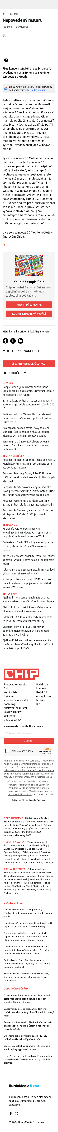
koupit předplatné (29, 304)
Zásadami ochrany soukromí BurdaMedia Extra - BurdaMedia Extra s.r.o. (29, 770)
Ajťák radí (33, 828)
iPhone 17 (9, 889)
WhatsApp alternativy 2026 (17, 835)
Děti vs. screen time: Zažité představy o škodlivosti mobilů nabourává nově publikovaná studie (28, 913)
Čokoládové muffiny (37, 845)
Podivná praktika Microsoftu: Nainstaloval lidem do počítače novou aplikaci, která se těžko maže (27, 418)
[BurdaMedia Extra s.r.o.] (21, 674)
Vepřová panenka (36, 842)
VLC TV (21, 889)
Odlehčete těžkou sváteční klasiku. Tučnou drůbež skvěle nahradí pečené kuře (25, 1037)
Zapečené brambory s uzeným (37, 862)
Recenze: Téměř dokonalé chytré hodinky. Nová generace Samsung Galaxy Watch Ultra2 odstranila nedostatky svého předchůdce (29, 491)
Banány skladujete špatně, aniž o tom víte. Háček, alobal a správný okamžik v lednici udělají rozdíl (29, 1012)
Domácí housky (12, 862)
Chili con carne (34, 848)
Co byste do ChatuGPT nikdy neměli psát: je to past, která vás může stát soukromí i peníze (28, 546)
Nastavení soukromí (15, 707)
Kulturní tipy (19, 828)
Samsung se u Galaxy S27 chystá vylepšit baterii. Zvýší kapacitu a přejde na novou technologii (26, 445)
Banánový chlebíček (14, 848)
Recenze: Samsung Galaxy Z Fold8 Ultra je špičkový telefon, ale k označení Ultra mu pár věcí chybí (29, 477)
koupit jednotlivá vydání (29, 313)
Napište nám (42, 331)
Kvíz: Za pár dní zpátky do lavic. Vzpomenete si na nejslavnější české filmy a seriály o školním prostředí (28, 1059)
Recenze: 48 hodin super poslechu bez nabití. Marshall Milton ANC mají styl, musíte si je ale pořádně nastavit (29, 463)
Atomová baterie (32, 882)
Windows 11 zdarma (40, 879)
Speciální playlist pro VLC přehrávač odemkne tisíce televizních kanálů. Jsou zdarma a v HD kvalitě (26, 630)
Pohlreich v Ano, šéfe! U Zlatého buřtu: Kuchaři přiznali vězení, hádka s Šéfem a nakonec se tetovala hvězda (28, 1025)
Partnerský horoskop (35, 821)
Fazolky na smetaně (14, 845)
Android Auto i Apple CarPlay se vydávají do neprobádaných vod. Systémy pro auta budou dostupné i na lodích (27, 963)
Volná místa (10, 692)
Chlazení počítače (36, 869)
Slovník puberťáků (13, 821)
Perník (16, 859)
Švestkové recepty (39, 859)
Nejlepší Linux (11, 893)
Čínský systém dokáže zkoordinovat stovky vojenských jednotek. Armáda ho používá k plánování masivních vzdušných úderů (26, 936)
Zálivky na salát (30, 852)
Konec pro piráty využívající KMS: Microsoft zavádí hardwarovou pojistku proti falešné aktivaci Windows (28, 583)
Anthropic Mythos (13, 882)
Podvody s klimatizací (38, 889)
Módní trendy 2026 (32, 832)
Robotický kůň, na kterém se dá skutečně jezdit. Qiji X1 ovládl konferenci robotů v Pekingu (28, 925)
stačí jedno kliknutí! (35, 90)
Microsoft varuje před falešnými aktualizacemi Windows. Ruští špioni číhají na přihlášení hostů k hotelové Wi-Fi (27, 532)
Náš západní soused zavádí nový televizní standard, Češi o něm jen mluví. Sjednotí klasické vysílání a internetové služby (26, 431)
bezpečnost (11, 524)
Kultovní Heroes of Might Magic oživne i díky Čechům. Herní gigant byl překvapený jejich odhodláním (26, 977)
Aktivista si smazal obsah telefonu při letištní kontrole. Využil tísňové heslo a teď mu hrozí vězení (29, 559)
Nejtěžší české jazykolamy (26, 825)
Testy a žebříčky (13, 455)
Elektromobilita (40, 886)
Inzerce (40, 700)
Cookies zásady (13, 719)
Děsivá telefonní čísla (36, 818)
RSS (38, 704)
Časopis (14, 14)
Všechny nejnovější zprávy (29, 363)
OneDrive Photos (35, 876)
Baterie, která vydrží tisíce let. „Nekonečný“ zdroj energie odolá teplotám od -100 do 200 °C (28, 404)
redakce (7, 26)
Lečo (24, 859)
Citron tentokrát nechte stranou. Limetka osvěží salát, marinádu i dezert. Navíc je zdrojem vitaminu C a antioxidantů (28, 998)
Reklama (9, 696)
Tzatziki (34, 855)
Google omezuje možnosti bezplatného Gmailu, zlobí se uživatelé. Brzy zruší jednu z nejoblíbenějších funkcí (28, 390)
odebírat (29, 740)
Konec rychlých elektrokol (17, 872)
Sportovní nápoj (12, 852)
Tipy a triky (10, 593)
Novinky (8, 383)
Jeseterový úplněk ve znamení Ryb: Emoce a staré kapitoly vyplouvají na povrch (27, 1048)
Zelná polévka (20, 855)
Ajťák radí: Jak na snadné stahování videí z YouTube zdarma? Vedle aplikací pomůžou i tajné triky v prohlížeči (28, 644)
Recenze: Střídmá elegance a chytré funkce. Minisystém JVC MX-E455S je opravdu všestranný (28, 514)
